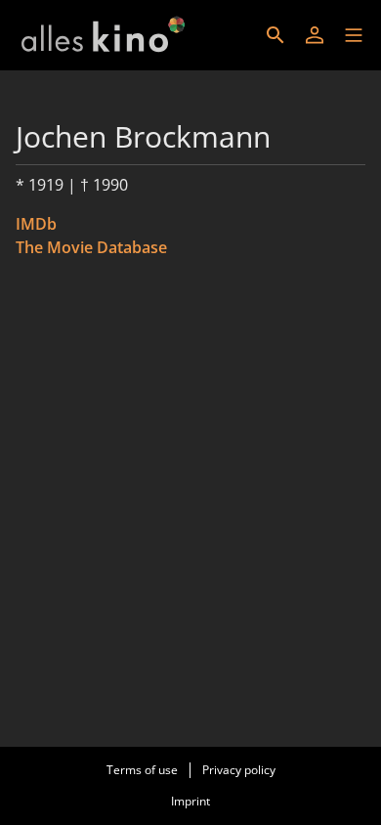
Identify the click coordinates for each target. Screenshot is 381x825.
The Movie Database (91, 247)
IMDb (36, 224)
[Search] (275, 35)
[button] (353, 35)
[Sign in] (314, 35)
